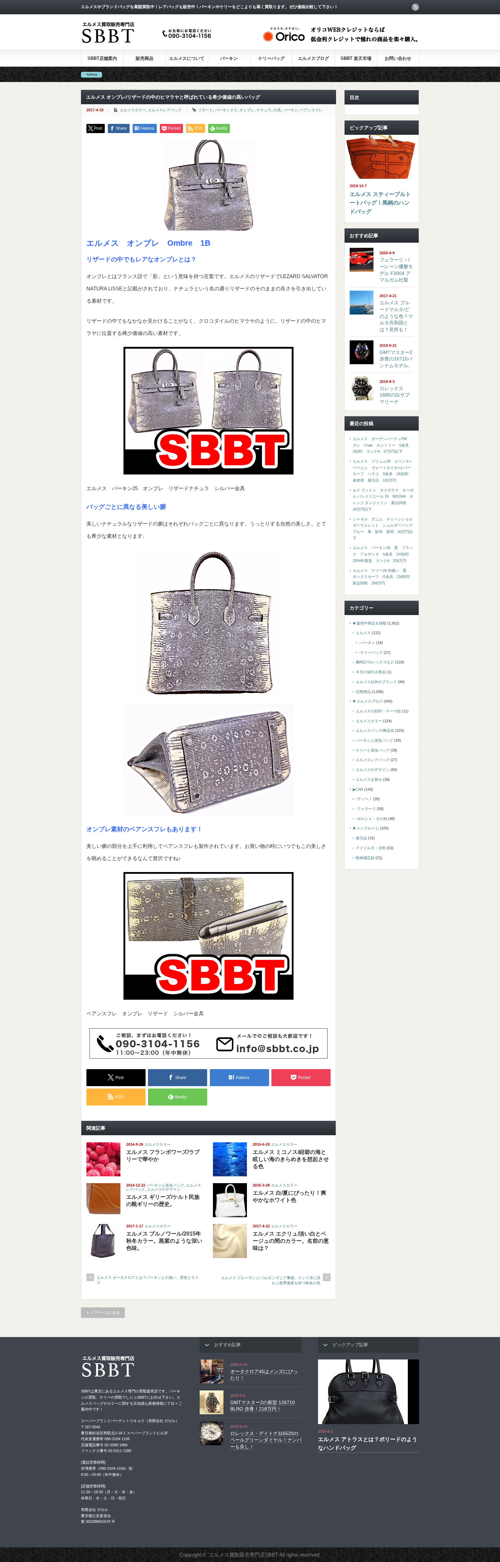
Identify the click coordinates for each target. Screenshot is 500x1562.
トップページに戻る (103, 1312)
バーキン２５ (226, 110)
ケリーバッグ (271, 58)
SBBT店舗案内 (102, 58)
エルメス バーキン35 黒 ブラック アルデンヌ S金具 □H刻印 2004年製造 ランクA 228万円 (383, 554)
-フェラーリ (366, 809)
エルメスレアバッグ (165, 110)
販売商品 (144, 58)
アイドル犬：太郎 (371, 848)
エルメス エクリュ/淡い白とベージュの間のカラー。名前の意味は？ (291, 1241)
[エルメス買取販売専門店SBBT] (148, 43)
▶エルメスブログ (368, 701)
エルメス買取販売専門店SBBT (243, 1555)
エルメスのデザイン (164, 1189)
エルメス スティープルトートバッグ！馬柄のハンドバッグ (380, 202)
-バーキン (367, 643)
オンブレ (246, 110)
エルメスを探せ (369, 779)
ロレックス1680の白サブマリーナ (395, 395)
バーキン (229, 58)
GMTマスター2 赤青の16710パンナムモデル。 (396, 359)
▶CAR (358, 789)
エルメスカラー (133, 110)
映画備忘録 (365, 858)
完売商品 (363, 692)
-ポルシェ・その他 (371, 819)
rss (415, 7)
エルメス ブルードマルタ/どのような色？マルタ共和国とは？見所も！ (396, 316)
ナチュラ (263, 110)
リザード (205, 110)
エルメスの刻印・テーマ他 (378, 711)
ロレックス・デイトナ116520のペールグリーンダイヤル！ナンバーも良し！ (266, 1440)
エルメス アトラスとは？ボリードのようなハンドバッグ (367, 1443)
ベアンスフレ (311, 110)
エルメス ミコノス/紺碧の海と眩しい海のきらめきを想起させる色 (291, 1159)
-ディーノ (364, 799)
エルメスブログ (313, 58)
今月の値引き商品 (371, 672)
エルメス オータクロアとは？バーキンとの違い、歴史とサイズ (148, 1280)
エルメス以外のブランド (376, 682)
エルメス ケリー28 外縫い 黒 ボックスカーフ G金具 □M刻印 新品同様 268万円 (383, 576)
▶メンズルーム (366, 828)
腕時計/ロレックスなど (375, 662)
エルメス (363, 633)
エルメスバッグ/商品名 (375, 730)
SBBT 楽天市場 (355, 58)
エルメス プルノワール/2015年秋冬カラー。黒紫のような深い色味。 (164, 1241)
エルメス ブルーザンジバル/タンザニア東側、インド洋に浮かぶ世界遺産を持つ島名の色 (270, 1280)
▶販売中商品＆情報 (369, 623)
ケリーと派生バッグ (372, 750)
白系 (277, 110)
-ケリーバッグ (371, 652)
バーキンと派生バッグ (165, 1185)
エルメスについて (186, 58)
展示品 (361, 838)
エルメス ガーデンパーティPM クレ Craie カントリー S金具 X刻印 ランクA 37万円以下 (383, 445)
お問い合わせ (398, 58)
